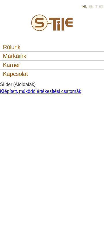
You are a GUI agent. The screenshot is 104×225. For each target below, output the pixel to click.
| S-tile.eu (52, 21)
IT (96, 7)
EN (91, 7)
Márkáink (14, 56)
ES (101, 7)
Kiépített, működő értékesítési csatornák (40, 91)
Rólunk (12, 47)
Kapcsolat (15, 74)
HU (85, 7)
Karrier (11, 65)
